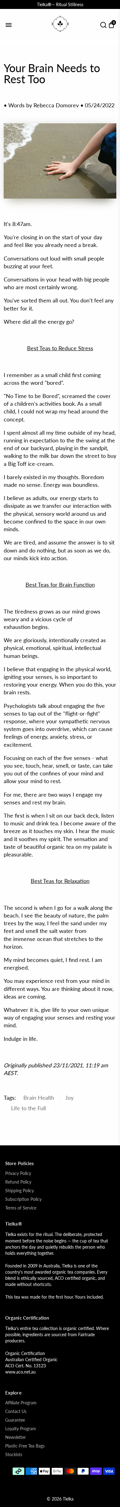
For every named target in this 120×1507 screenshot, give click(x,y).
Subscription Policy (23, 1199)
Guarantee (15, 1420)
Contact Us (15, 1411)
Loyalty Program (20, 1428)
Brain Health (38, 1097)
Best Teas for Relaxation (60, 880)
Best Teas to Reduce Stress (60, 348)
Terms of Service (20, 1207)
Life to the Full (28, 1108)
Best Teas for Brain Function (60, 584)
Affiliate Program (21, 1402)
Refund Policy (18, 1182)
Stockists (13, 1454)
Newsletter (15, 1437)
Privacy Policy (18, 1173)
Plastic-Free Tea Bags (25, 1445)
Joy (69, 1097)
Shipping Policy (19, 1190)
